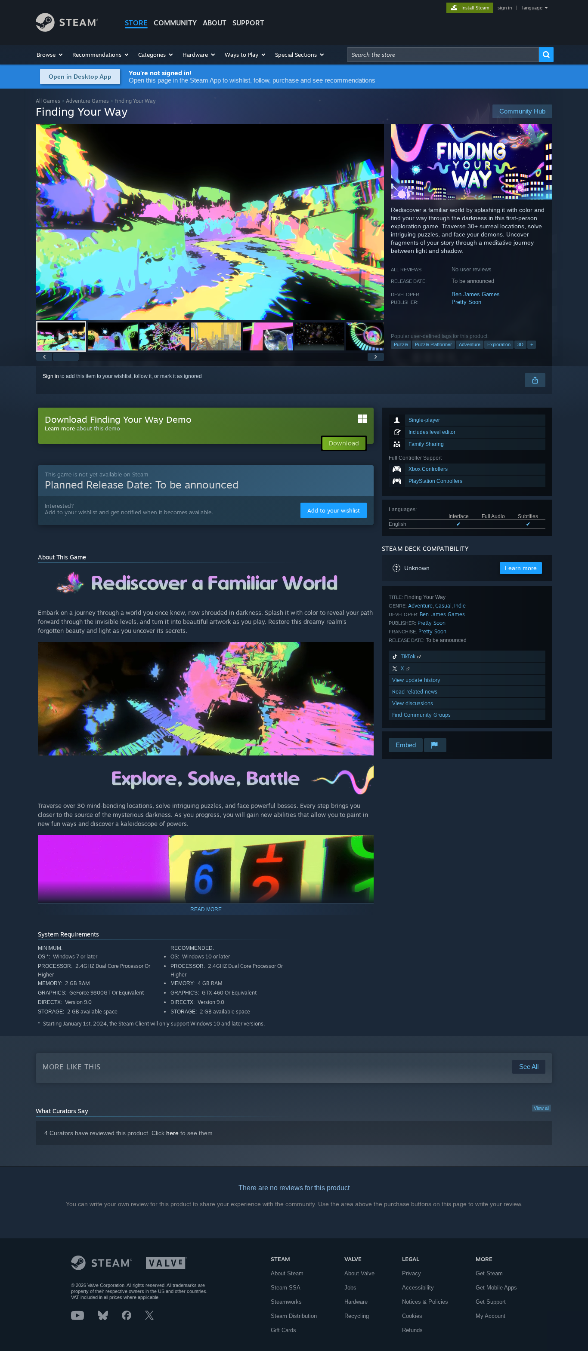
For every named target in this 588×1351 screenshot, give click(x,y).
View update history (416, 680)
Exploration (499, 344)
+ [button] (531, 344)
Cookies (412, 1316)
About (214, 22)
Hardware (356, 1302)
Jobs (350, 1287)
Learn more (60, 428)
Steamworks (286, 1302)
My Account (490, 1316)
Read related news (414, 691)
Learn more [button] (521, 568)
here (172, 1133)
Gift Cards (283, 1330)
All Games (48, 101)
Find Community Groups (421, 715)
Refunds (412, 1330)
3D (520, 344)
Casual (443, 605)
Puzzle (401, 344)
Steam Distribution (294, 1316)
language (532, 8)
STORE (136, 22)
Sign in (51, 376)
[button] (50, 54)
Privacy (411, 1273)
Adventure (469, 344)
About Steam (287, 1273)
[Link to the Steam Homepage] (67, 29)
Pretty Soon (466, 302)
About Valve (359, 1273)
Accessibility (418, 1287)
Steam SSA (285, 1287)
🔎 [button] (363, 577)
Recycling (356, 1316)
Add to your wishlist (333, 510)
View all (541, 1108)
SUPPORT (248, 22)
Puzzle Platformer (433, 344)
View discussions (412, 703)
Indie (460, 605)
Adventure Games (87, 101)
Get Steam (489, 1273)
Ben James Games (476, 294)
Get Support (491, 1302)
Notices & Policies (425, 1302)
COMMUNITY (175, 22)
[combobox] (443, 54)
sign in (505, 8)
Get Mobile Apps (496, 1287)
